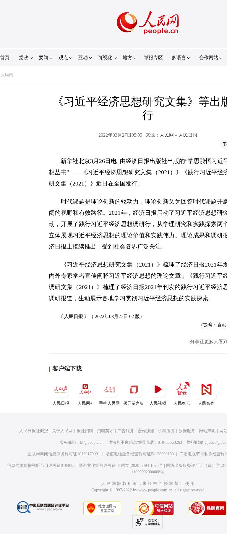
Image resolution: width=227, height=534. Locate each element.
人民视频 (158, 403)
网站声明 (207, 431)
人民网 (7, 74)
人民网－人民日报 (178, 135)
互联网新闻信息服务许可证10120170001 (63, 454)
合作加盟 (146, 431)
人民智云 (182, 403)
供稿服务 (166, 431)
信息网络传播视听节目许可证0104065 (41, 465)
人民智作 (206, 403)
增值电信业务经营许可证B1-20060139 (140, 454)
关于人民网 (62, 431)
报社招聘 (85, 431)
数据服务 (187, 431)
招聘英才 (105, 431)
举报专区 (153, 57)
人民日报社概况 (33, 431)
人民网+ (85, 403)
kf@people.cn (91, 442)
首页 (4, 57)
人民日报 (61, 403)
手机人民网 (109, 403)
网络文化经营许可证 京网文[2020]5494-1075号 (121, 465)
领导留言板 (133, 403)
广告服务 (125, 431)
